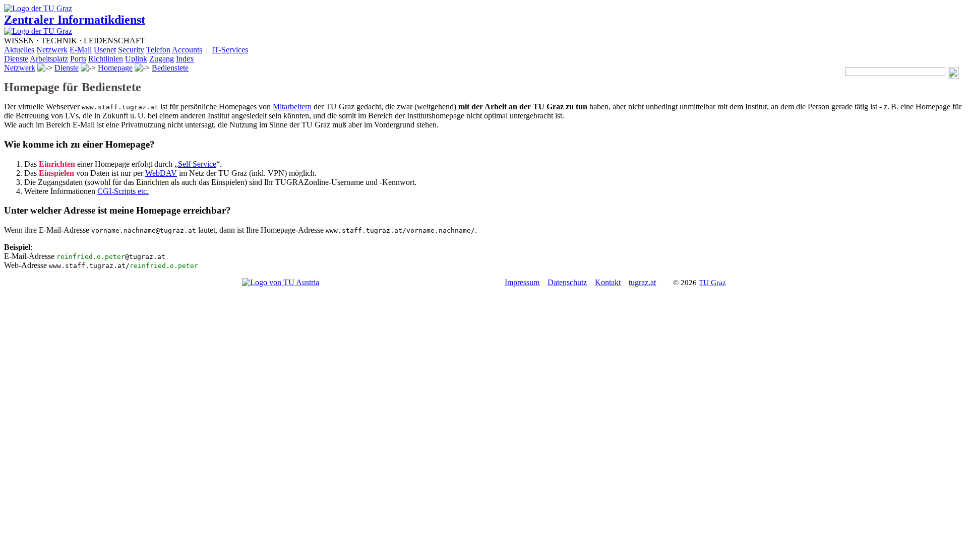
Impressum (522, 282)
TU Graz (712, 283)
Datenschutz (567, 282)
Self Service (197, 164)
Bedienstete (170, 67)
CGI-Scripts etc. (123, 191)
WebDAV (161, 173)
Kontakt (608, 282)
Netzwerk (19, 67)
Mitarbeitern (292, 106)
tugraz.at (642, 282)
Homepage (115, 67)
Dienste (66, 67)
